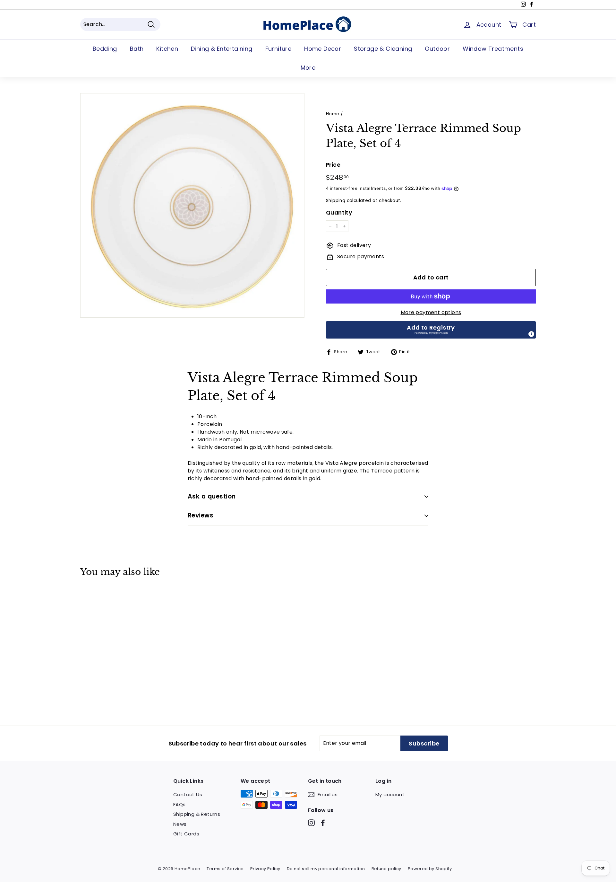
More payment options (431, 312)
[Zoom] (192, 205)
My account (390, 794)
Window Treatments (493, 49)
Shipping (335, 201)
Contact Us (187, 794)
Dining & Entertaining (221, 49)
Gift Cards (186, 833)
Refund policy (386, 869)
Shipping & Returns (196, 814)
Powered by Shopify (430, 869)
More (308, 68)
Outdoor (437, 49)
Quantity (339, 212)
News (180, 824)
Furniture (278, 49)
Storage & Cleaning (383, 49)
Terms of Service (225, 869)
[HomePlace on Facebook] (323, 822)
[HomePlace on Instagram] (311, 822)
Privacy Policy (265, 869)
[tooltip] (531, 334)
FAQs (179, 804)
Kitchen (167, 49)
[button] (431, 330)
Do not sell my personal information (326, 869)
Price (333, 165)
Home (332, 114)
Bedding (105, 49)
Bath (137, 49)
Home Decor (322, 49)
